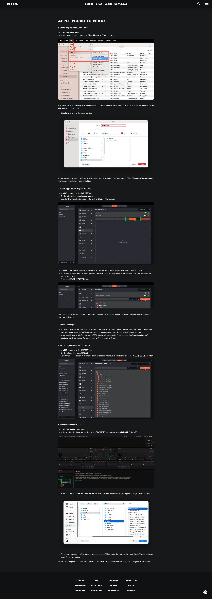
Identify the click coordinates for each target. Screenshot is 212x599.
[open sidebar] (206, 4)
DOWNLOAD (120, 4)
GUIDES (89, 4)
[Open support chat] (205, 592)
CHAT (99, 4)
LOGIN (108, 4)
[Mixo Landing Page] (12, 4)
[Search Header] (198, 3)
